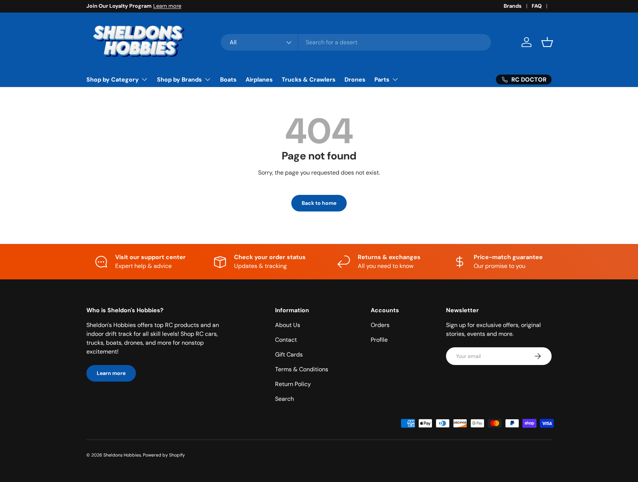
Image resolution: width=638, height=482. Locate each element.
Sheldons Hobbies (122, 455)
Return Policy (293, 384)
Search (284, 399)
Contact (286, 340)
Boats (228, 79)
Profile (379, 340)
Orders (380, 325)
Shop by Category (112, 79)
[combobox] (356, 42)
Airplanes (259, 79)
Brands (513, 6)
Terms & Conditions (301, 369)
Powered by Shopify (164, 455)
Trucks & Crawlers (309, 79)
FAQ (537, 6)
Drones (355, 79)
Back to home (319, 203)
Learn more (167, 6)
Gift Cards (289, 354)
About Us (287, 325)
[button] (547, 42)
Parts (382, 79)
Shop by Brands (179, 79)
